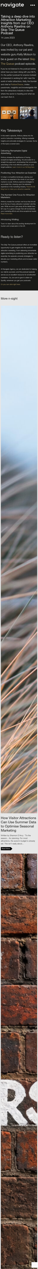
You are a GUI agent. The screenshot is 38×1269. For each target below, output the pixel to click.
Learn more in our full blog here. (23, 167)
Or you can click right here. (11, 284)
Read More (6, 849)
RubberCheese (17, 85)
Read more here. (7, 214)
